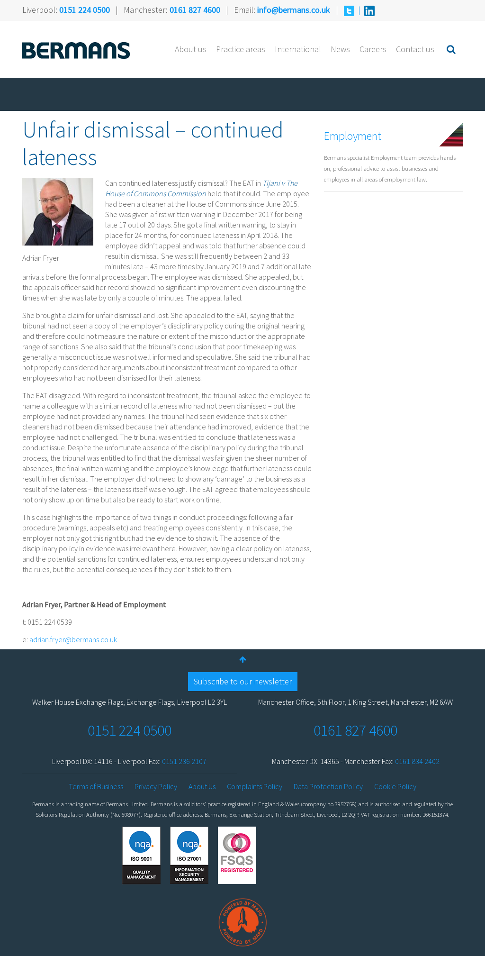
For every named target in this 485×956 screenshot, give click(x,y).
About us (191, 49)
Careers (372, 49)
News (340, 49)
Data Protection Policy (328, 786)
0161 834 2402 (417, 761)
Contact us (415, 49)
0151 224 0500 (84, 9)
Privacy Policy (156, 786)
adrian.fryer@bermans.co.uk (73, 639)
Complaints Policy (254, 786)
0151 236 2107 (184, 761)
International (298, 49)
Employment (352, 135)
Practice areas (240, 49)
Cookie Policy (395, 786)
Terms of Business (96, 786)
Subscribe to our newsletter (243, 681)
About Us (202, 786)
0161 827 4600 (195, 9)
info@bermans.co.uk (293, 9)
